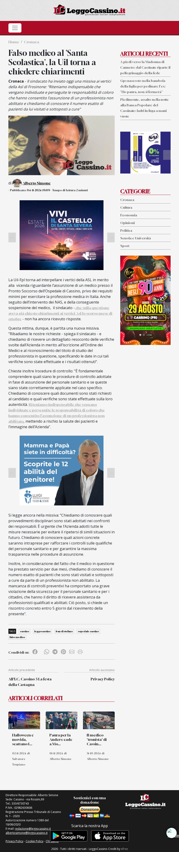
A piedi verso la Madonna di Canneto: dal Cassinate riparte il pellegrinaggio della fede (145, 67)
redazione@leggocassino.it (33, 829)
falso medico (17, 637)
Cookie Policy (34, 841)
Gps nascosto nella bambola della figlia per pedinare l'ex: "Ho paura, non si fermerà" (142, 86)
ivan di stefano (64, 631)
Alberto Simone (37, 183)
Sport (124, 246)
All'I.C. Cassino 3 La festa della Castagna (30, 682)
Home (13, 42)
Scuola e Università (135, 238)
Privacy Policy (103, 679)
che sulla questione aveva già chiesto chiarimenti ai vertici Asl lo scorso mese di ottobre (60, 313)
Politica (126, 230)
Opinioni (127, 223)
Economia (128, 215)
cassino (24, 631)
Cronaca (31, 42)
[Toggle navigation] (14, 28)
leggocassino (42, 631)
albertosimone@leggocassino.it (27, 833)
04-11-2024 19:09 (38, 190)
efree (124, 849)
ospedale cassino (88, 631)
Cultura (126, 207)
